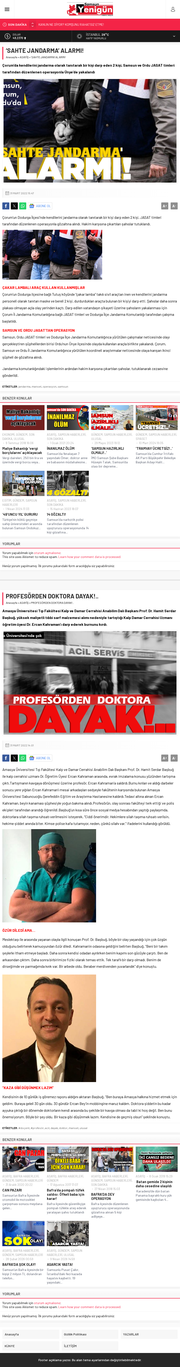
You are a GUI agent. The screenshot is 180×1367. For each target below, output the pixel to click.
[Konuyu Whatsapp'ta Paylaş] (22, 205)
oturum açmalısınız (47, 553)
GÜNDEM (21, 434)
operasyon (49, 386)
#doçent (24, 1128)
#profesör (37, 1128)
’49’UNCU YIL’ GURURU (20, 514)
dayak (54, 1128)
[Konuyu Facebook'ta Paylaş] (5, 205)
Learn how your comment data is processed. (89, 557)
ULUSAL (19, 439)
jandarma (24, 386)
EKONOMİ (8, 434)
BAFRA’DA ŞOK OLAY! (19, 1264)
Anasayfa (11, 57)
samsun (63, 386)
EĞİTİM (6, 500)
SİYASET (141, 439)
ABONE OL (43, 206)
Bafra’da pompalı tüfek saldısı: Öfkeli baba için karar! (65, 1194)
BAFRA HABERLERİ (26, 1176)
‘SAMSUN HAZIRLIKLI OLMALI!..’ (107, 450)
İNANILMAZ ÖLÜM (61, 448)
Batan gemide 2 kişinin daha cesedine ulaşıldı (154, 1184)
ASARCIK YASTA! (60, 1264)
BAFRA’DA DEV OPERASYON (102, 1196)
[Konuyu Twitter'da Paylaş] (14, 205)
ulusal (83, 1128)
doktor (63, 1128)
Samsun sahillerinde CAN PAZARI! (62, 24)
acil (47, 1128)
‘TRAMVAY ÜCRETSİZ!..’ (154, 448)
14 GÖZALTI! (56, 514)
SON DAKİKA (55, 439)
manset (36, 386)
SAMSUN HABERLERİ (72, 434)
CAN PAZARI (12, 1190)
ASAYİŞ (24, 57)
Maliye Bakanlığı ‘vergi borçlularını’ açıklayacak (22, 450)
